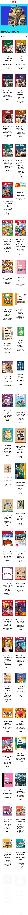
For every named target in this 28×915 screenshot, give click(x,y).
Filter (4, 36)
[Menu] (1, 2)
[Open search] (23, 2)
